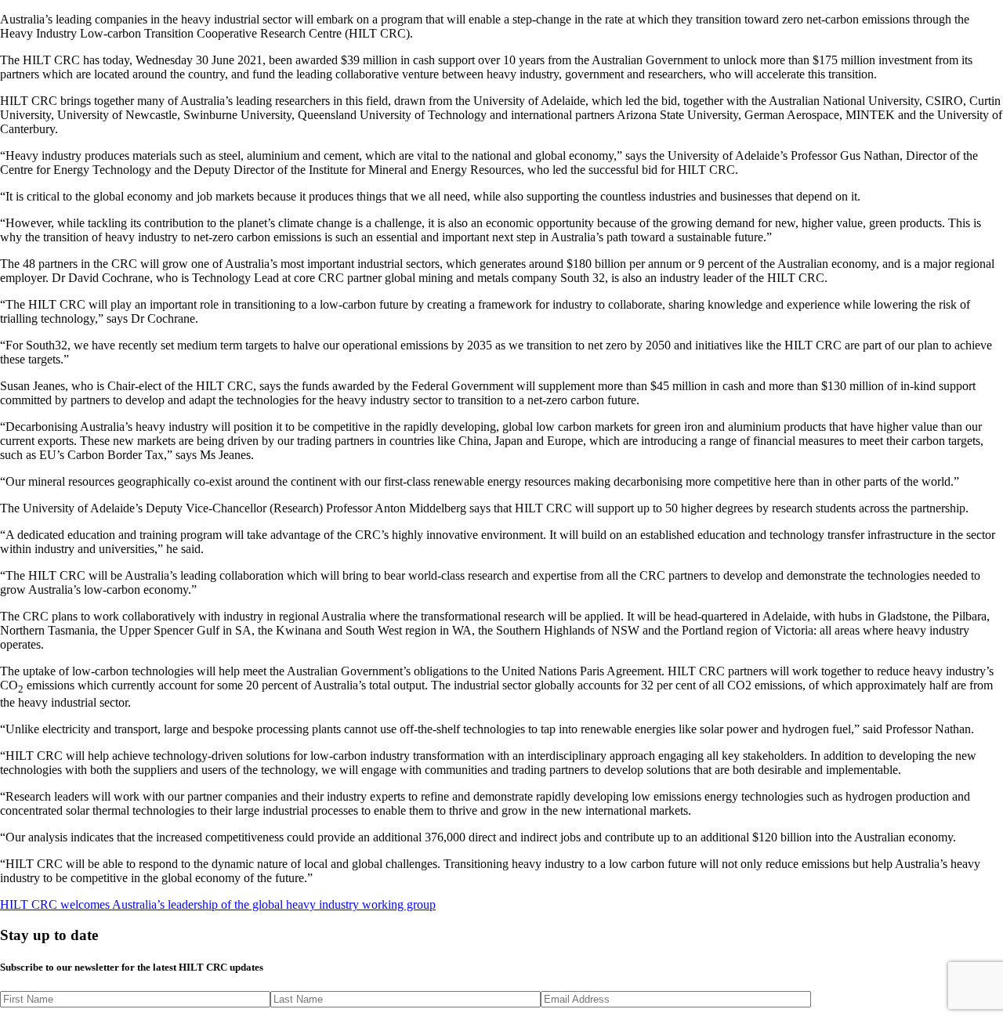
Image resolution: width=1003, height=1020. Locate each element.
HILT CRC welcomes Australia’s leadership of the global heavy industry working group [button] (218, 904)
